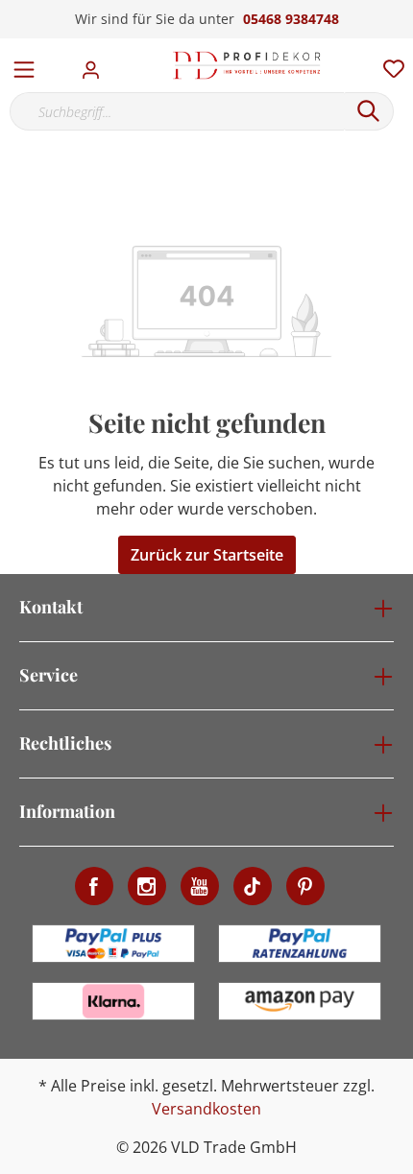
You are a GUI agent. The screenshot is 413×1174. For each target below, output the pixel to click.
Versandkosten (206, 1108)
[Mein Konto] (96, 64)
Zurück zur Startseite (207, 554)
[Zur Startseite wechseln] (247, 65)
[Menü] (24, 65)
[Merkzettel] (388, 64)
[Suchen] (369, 111)
